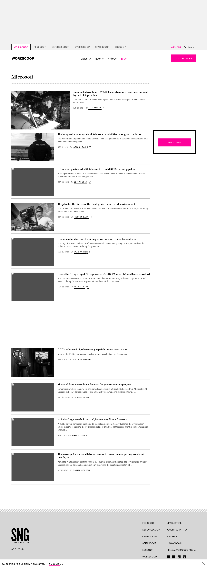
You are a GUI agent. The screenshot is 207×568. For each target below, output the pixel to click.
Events (99, 58)
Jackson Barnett (82, 147)
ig (183, 556)
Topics (83, 58)
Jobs (124, 58)
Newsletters (174, 522)
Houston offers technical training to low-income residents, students (97, 239)
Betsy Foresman (82, 182)
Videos (112, 58)
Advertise (176, 46)
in (178, 556)
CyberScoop (82, 46)
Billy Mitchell (96, 107)
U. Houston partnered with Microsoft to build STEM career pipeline (96, 169)
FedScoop (40, 46)
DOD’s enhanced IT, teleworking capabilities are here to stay (92, 349)
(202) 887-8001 (174, 543)
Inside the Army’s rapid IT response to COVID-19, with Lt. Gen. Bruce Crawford (104, 274)
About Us (17, 549)
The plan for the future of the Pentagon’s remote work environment (96, 204)
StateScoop (102, 46)
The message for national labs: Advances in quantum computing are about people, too (101, 456)
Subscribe (185, 58)
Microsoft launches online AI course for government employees (94, 384)
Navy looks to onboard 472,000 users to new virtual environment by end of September (110, 93)
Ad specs (172, 536)
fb (168, 556)
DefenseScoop (60, 46)
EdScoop (120, 46)
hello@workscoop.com (181, 549)
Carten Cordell (81, 470)
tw (173, 556)
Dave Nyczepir (79, 435)
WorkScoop (21, 46)
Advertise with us (177, 529)
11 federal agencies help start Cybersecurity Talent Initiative (92, 419)
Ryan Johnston (82, 252)
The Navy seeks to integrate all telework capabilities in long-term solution (100, 134)
